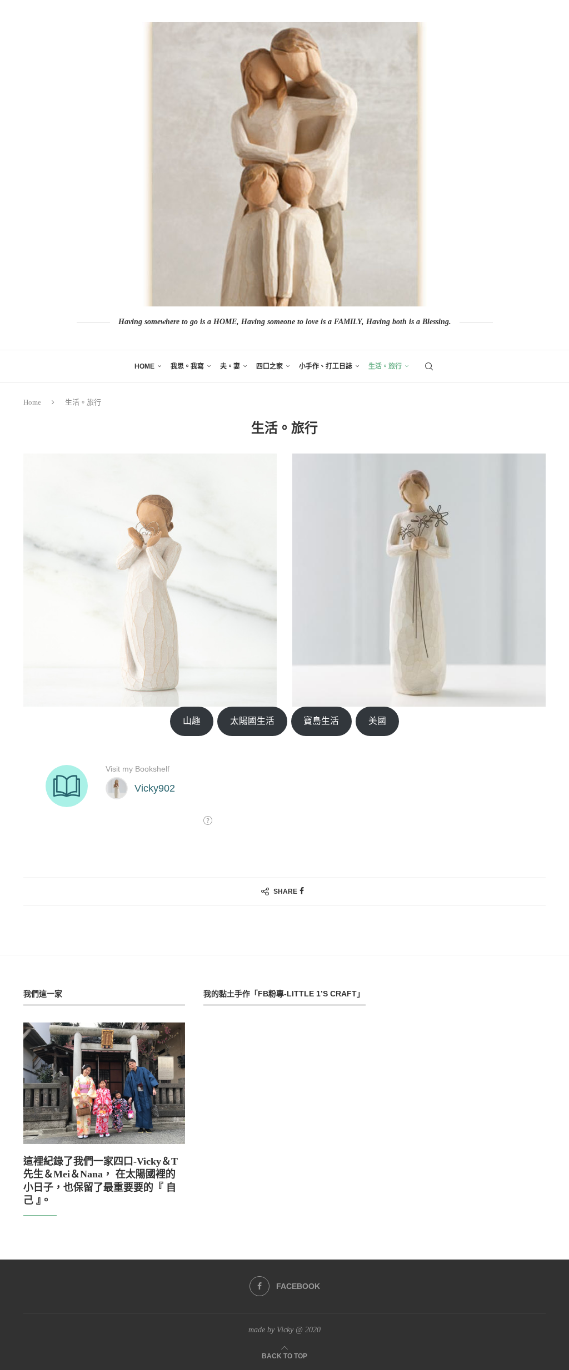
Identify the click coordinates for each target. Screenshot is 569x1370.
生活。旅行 (385, 366)
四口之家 (269, 366)
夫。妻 (230, 366)
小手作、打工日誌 (325, 366)
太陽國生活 (252, 721)
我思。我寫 (187, 366)
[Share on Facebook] (302, 891)
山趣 (192, 721)
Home (144, 366)
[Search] (429, 366)
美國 (377, 721)
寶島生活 (321, 721)
